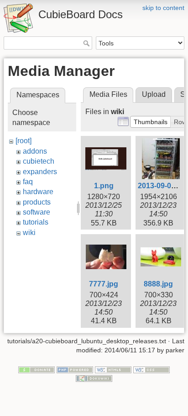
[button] (150, 122)
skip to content (163, 7)
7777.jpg (103, 284)
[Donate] (36, 369)
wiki (29, 232)
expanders (40, 171)
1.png (104, 186)
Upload (154, 94)
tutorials (35, 222)
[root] (23, 141)
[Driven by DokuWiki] (94, 378)
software (36, 212)
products (37, 202)
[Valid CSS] (151, 369)
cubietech (38, 161)
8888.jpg (158, 284)
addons (35, 151)
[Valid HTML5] (113, 369)
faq (28, 181)
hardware (38, 191)
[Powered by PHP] (75, 369)
